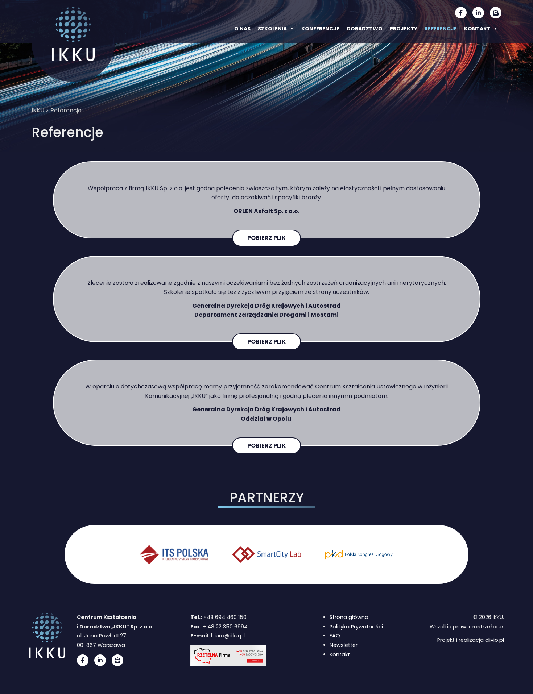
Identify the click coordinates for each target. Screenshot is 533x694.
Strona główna (349, 617)
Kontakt (477, 28)
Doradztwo (365, 28)
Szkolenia (272, 28)
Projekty (403, 28)
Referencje (441, 28)
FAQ (335, 635)
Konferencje (320, 28)
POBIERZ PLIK (266, 238)
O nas (242, 28)
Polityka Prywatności (356, 626)
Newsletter (344, 645)
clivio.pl (494, 640)
